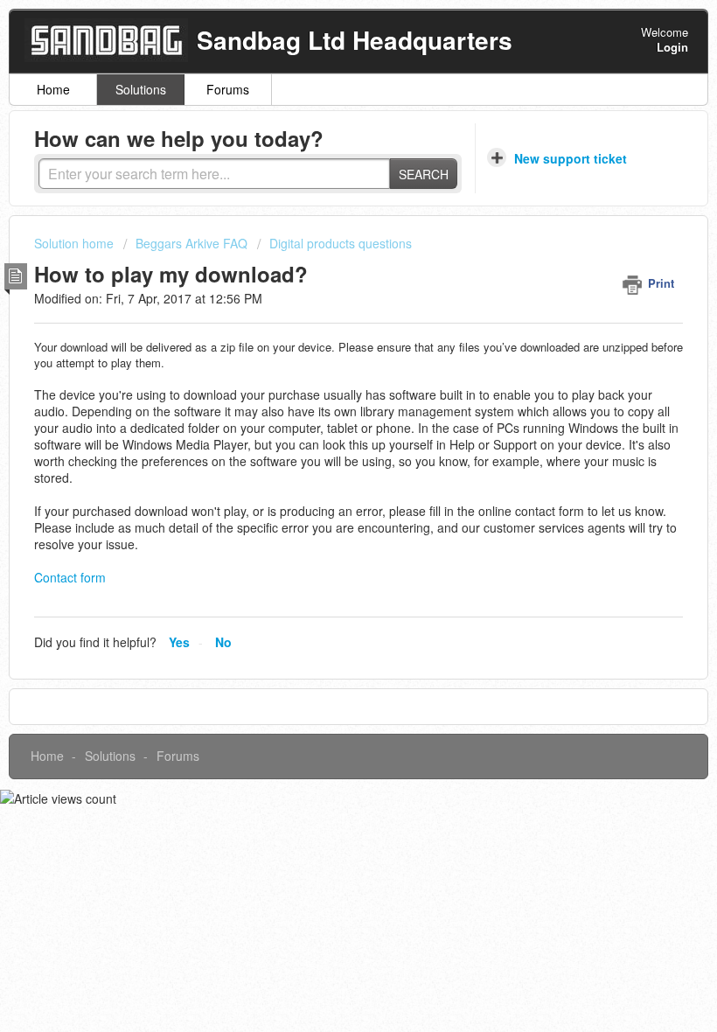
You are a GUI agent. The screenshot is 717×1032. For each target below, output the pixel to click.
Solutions (140, 89)
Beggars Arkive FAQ (191, 243)
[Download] (326, 506)
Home (53, 89)
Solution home (75, 243)
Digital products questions (340, 243)
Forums (227, 89)
